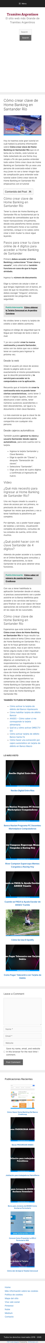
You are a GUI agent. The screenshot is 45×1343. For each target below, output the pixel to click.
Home (8, 1287)
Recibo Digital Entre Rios (22, 790)
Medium (9, 1313)
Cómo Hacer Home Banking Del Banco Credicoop (22, 1113)
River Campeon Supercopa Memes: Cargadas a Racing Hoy (22, 865)
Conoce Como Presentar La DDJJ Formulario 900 (22, 1239)
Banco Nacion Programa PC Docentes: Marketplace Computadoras (22, 827)
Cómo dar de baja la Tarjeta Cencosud (22, 1271)
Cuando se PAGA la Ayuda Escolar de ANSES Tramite (23, 903)
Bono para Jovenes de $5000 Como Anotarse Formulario (22, 1207)
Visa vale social (12, 1302)
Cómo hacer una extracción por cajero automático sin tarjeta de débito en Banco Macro (25, 743)
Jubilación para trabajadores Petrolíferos (22, 1175)
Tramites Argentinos (22, 14)
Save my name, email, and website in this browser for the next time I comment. (23, 1051)
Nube (7, 1309)
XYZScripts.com (33, 1342)
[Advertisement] (22, 70)
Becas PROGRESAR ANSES (22, 1145)
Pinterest (9, 1306)
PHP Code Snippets (13, 1342)
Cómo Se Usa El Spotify (22, 940)
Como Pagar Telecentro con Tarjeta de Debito (22, 976)
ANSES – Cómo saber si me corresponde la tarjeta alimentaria (23, 721)
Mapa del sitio (11, 1298)
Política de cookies (14, 1294)
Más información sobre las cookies (21, 1291)
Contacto (9, 1316)
